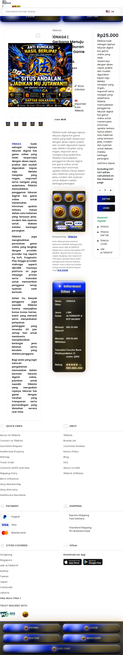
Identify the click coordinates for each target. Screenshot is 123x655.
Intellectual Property (12, 451)
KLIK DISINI (62, 270)
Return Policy (70, 451)
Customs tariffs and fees (14, 467)
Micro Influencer (9, 478)
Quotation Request (11, 446)
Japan (4, 581)
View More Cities (10, 598)
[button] (38, 35)
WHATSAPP (94, 638)
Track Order (7, 462)
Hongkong (6, 554)
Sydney (4, 571)
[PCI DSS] (7, 614)
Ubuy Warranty (9, 489)
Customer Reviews (74, 446)
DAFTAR (92, 16)
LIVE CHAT (63, 648)
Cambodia (6, 587)
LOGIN (30, 16)
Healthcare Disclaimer (13, 495)
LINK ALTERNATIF (9, 565)
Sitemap (5, 457)
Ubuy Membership (10, 484)
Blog (66, 457)
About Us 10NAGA (10, 435)
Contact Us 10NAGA (11, 440)
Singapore (6, 560)
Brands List (69, 440)
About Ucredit (71, 467)
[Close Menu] (2, 7)
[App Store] (73, 563)
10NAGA (16, 144)
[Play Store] (92, 563)
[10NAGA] (15, 6)
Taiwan (4, 576)
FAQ (65, 462)
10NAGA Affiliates (73, 473)
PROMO (34, 628)
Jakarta (4, 592)
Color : (60, 119)
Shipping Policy (8, 473)
